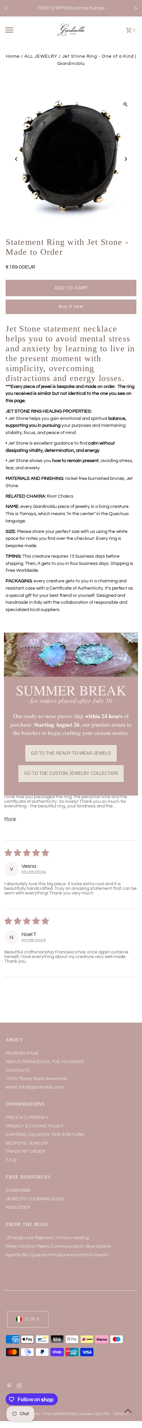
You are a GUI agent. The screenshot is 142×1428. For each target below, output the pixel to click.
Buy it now (71, 306)
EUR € (32, 1319)
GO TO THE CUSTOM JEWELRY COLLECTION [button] (71, 773)
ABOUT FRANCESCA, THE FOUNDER (45, 1062)
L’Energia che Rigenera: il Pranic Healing (47, 1238)
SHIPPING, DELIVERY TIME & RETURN (45, 1134)
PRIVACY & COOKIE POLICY (35, 1126)
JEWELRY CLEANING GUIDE (35, 1199)
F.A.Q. (12, 1160)
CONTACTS (18, 1070)
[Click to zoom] (125, 104)
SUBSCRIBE (18, 1190)
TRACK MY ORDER (25, 1151)
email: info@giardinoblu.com (35, 1087)
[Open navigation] (19, 30)
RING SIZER (18, 1207)
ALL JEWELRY (40, 56)
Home (13, 56)
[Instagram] (18, 1386)
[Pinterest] (8, 1386)
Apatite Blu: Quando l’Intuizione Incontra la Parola (57, 1255)
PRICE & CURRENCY (27, 1117)
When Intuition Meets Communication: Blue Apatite (58, 1246)
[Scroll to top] (128, 1410)
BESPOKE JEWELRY (27, 1143)
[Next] (135, 8)
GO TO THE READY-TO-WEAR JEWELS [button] (71, 753)
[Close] (130, 640)
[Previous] (7, 8)
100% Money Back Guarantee (36, 1078)
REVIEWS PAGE (22, 1053)
